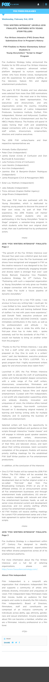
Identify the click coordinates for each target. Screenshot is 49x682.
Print (8, 639)
